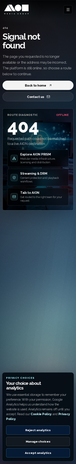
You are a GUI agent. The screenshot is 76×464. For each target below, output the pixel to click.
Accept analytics (38, 453)
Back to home (35, 85)
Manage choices (38, 441)
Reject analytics (38, 430)
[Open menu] (68, 9)
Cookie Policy (41, 414)
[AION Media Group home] (16, 9)
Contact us (35, 97)
